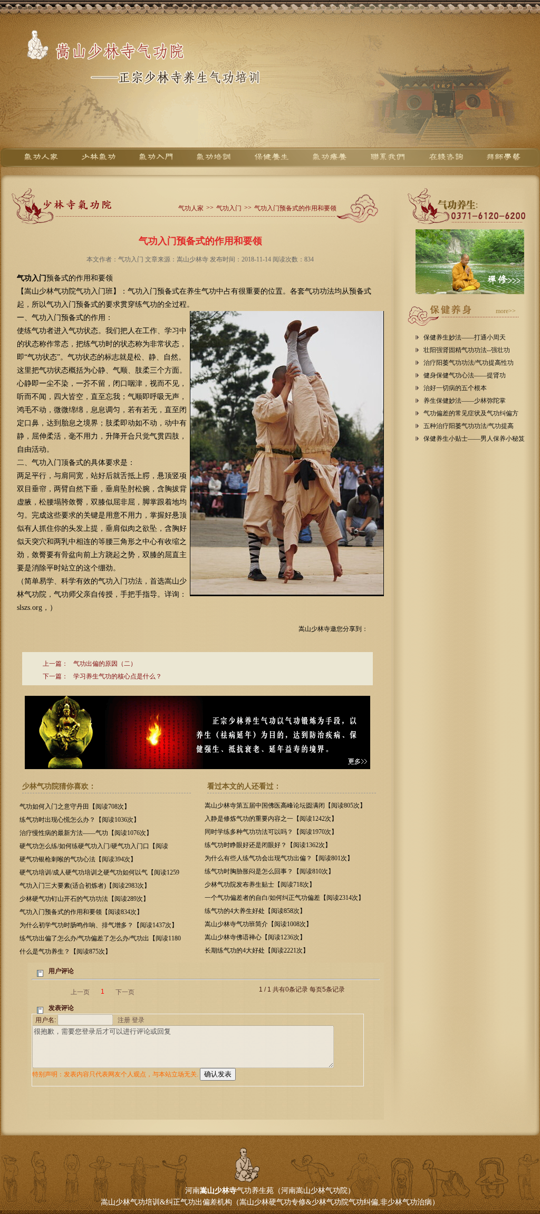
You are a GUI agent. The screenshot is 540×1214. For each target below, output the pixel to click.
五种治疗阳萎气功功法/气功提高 (468, 426)
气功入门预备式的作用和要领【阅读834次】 (81, 912)
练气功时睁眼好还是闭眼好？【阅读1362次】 (268, 845)
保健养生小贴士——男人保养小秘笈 (474, 438)
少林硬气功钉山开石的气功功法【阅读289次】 (84, 898)
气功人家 (191, 208)
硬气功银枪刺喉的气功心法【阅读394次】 (78, 859)
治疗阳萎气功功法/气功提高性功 (468, 362)
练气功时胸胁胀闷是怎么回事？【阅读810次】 (269, 871)
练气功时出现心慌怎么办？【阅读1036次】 (80, 819)
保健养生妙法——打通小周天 (464, 337)
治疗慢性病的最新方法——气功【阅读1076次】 (86, 833)
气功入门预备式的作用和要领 (295, 208)
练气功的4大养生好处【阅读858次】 (255, 911)
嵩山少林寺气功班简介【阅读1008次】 (258, 924)
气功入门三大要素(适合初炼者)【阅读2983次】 (85, 885)
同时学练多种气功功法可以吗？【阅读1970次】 (271, 832)
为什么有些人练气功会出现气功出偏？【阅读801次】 (279, 858)
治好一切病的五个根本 (455, 388)
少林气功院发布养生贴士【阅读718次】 (260, 884)
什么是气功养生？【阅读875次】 (65, 951)
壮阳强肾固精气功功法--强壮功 (466, 350)
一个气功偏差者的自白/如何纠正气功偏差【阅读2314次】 (284, 897)
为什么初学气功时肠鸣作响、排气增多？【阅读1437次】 (99, 925)
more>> (506, 311)
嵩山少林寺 (218, 1190)
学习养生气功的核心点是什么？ (117, 676)
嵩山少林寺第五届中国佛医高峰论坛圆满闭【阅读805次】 (285, 805)
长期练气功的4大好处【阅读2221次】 (257, 950)
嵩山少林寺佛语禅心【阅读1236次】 (255, 937)
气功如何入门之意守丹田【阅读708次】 (75, 806)
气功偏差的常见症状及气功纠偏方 (470, 413)
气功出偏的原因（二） (105, 663)
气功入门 (229, 208)
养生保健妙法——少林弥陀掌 (464, 400)
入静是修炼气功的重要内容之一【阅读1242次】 (271, 818)
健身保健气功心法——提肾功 (464, 375)
